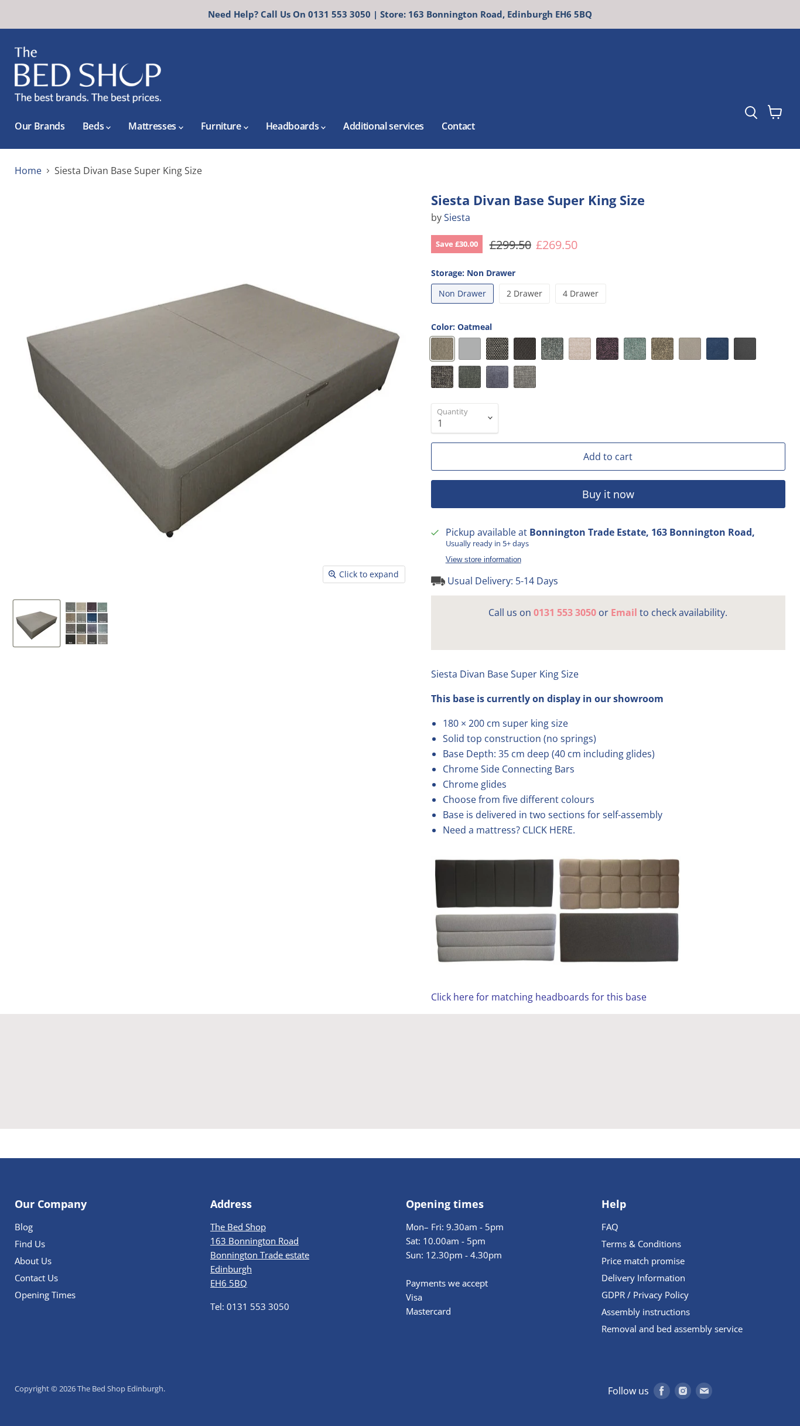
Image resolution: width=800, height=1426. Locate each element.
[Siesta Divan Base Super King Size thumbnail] (36, 623)
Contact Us (36, 1278)
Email (624, 612)
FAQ (609, 1227)
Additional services (383, 126)
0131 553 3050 (565, 612)
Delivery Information (643, 1278)
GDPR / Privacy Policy (645, 1295)
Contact (458, 126)
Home (28, 170)
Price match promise (643, 1261)
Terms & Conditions (641, 1244)
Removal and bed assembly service (672, 1329)
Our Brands (40, 126)
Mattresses (153, 126)
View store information (483, 560)
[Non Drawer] (464, 306)
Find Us (30, 1244)
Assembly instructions (645, 1312)
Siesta (457, 217)
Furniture (222, 126)
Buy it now (608, 494)
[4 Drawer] (582, 306)
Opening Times (45, 1295)
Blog (24, 1227)
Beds (94, 126)
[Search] (772, 81)
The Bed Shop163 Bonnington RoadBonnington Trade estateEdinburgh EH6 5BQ (259, 1255)
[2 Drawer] (526, 306)
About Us (33, 1261)
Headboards (293, 126)
